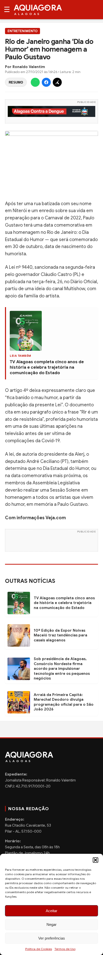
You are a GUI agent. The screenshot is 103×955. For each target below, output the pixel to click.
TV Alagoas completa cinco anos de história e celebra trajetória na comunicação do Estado (47, 367)
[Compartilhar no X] (57, 82)
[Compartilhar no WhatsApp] (35, 82)
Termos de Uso (65, 949)
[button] (95, 860)
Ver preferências (51, 938)
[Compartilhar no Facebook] (46, 82)
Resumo (16, 82)
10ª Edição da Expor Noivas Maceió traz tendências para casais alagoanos (60, 635)
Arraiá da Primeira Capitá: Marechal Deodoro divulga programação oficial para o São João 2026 (64, 702)
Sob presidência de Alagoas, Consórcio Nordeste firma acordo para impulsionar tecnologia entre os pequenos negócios (62, 669)
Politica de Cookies (38, 949)
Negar (51, 924)
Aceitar (51, 911)
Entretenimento (23, 31)
